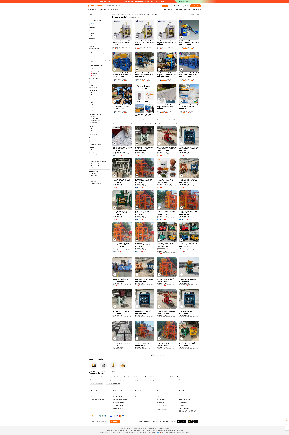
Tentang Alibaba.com (96, 390)
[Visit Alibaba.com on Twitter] (186, 411)
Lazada (144, 428)
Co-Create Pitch (95, 396)
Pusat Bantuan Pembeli (162, 393)
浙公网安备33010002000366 (169, 432)
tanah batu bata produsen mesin (160, 376)
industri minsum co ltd (129, 380)
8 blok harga (153, 123)
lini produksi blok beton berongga (140, 123)
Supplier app (147, 421)
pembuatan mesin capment (144, 380)
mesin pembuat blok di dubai (148, 119)
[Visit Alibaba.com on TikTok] (195, 411)
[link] (287, 421)
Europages (166, 428)
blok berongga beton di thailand (165, 119)
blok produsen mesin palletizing (141, 376)
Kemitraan (181, 405)
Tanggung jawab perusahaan (97, 399)
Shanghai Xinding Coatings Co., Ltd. (165, 111)
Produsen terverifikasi (140, 393)
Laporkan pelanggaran (162, 409)
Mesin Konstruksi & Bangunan (124, 14)
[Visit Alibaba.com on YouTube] (192, 411)
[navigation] (99, 185)
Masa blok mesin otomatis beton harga (122, 376)
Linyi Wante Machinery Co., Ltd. (186, 47)
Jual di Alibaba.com (183, 393)
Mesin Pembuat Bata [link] (152, 14)
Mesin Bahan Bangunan (139, 14)
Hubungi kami (160, 396)
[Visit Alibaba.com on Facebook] (180, 411)
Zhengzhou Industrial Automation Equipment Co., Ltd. (144, 153)
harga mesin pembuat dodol (170, 380)
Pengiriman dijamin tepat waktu (120, 399)
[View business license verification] (158, 432)
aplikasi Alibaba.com (170, 421)
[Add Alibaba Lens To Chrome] (115, 421)
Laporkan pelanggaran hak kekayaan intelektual (165, 406)
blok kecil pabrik (174, 376)
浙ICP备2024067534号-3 (183, 432)
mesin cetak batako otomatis (113, 383)
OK (107, 54)
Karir (92, 402)
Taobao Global (150, 428)
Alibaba (113, 14)
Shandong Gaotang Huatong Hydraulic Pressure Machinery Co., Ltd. (122, 47)
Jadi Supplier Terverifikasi (185, 402)
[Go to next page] (164, 355)
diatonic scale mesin (115, 380)
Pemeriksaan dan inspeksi (119, 405)
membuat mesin (133, 119)
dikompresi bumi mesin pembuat (189, 376)
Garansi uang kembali (118, 396)
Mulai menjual (182, 396)
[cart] (179, 6)
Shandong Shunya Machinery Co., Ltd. (143, 185)
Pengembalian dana (161, 402)
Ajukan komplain (161, 399)
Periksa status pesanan (184, 399)
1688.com (129, 428)
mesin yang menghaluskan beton (121, 123)
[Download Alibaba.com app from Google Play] (193, 421)
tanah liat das (157, 380)
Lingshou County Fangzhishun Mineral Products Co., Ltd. (167, 185)
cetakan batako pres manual (186, 380)
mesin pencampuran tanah (182, 123)
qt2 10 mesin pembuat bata (182, 119)
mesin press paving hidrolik (97, 383)
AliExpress (123, 428)
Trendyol (160, 428)
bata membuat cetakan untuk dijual (99, 380)
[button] (160, 6)
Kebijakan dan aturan (118, 408)
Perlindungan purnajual (118, 402)
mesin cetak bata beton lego (167, 123)
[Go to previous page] (146, 355)
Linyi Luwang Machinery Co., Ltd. (120, 348)
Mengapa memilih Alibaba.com (98, 393)
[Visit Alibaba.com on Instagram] (189, 411)
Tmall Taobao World (137, 428)
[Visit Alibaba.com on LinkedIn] (183, 411)
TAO (156, 428)
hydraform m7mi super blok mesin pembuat (100, 376)
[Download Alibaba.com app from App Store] (181, 421)
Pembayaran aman (117, 393)
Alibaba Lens (100, 421)
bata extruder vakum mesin (120, 119)
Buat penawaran (139, 396)
